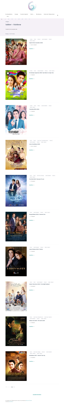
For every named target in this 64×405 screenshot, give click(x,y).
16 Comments (33, 181)
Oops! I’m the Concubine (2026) (36, 42)
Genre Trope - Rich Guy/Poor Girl (38, 317)
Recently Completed (24, 14)
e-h (12, 19)
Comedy (31, 39)
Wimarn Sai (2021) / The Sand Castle (37, 320)
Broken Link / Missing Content (49, 14)
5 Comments (33, 216)
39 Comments (33, 286)
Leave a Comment (34, 44)
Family (34, 282)
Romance (50, 39)
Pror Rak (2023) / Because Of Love (36, 179)
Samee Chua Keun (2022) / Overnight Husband (39, 284)
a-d (8, 19)
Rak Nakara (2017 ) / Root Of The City (37, 355)
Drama (35, 39)
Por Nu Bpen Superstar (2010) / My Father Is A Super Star (41, 72)
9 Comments (33, 251)
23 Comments (33, 357)
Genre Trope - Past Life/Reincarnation (42, 140)
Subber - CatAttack (32, 353)
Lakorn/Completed (44, 39)
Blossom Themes (29, 400)
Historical (39, 39)
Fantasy (39, 105)
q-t (22, 19)
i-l (15, 19)
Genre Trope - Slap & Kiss (48, 317)
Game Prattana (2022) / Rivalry (36, 249)
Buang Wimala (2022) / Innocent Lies (37, 214)
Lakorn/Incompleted (40, 70)
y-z (29, 19)
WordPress (11, 401)
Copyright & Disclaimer (37, 394)
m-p (19, 19)
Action (31, 175)
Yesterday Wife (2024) (34, 109)
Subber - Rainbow (32, 40)
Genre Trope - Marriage (40, 175)
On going (16, 14)
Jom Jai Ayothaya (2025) (34, 144)
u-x (25, 19)
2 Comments (33, 74)
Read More (31, 48)
